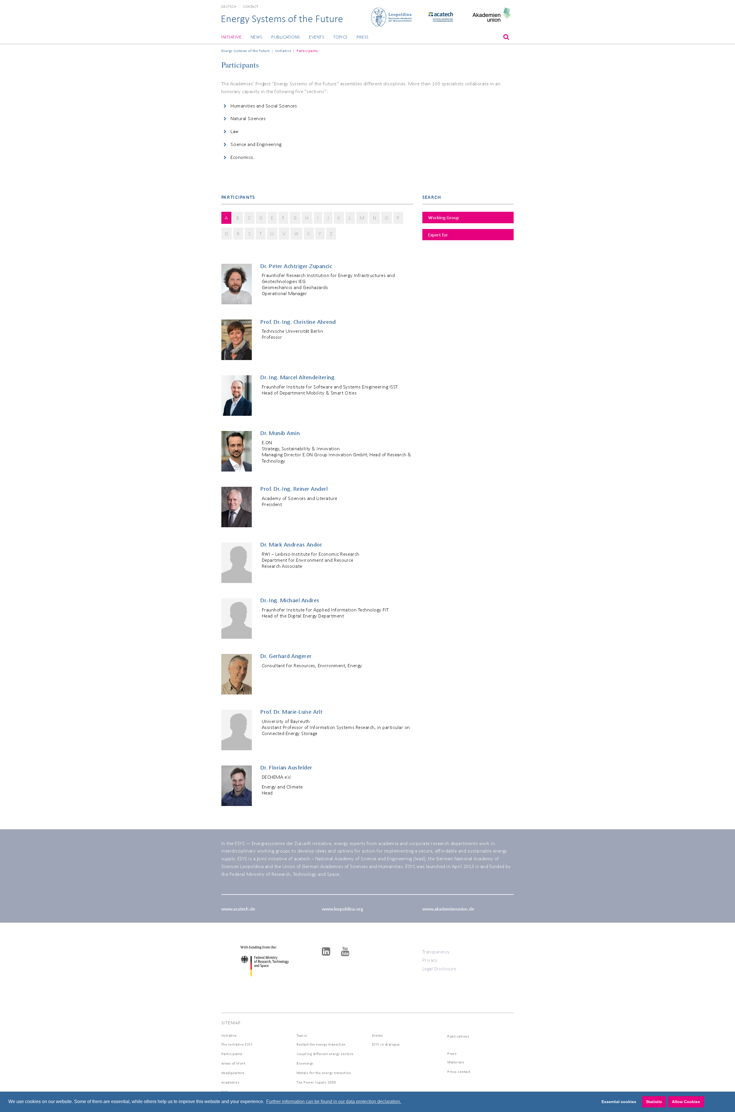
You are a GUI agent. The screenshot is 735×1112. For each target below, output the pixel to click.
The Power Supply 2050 (316, 1082)
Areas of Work (233, 1063)
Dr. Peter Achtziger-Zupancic (296, 266)
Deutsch (229, 6)
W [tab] (296, 233)
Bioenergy (305, 1063)
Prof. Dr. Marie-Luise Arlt (291, 712)
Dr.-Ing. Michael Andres (290, 600)
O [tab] (386, 217)
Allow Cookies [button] (686, 1101)
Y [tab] (320, 233)
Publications (285, 36)
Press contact (459, 1071)
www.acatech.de (238, 908)
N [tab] (374, 217)
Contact (250, 6)
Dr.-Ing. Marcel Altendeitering (297, 377)
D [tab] (261, 217)
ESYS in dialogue (386, 1044)
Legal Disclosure (439, 968)
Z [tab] (331, 233)
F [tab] (283, 217)
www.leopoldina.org (342, 908)
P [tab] (398, 217)
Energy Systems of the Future (282, 18)
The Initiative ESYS (237, 1044)
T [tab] (261, 233)
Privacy (430, 960)
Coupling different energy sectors (325, 1054)
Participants (232, 1054)
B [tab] (238, 217)
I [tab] (318, 217)
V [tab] (284, 233)
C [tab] (249, 217)
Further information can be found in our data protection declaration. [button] (333, 1101)
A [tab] (226, 217)
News (256, 36)
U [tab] (272, 233)
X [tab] (308, 233)
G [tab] (295, 217)
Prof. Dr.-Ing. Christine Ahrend (298, 322)
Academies (230, 1082)
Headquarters (233, 1073)
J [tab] (328, 217)
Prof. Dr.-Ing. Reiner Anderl (294, 489)
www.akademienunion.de (448, 908)
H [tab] (307, 217)
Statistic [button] (654, 1101)
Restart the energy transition (321, 1044)
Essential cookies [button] (618, 1101)
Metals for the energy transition (324, 1073)
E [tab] (272, 217)
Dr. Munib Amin (280, 433)
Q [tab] (226, 233)
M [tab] (362, 217)
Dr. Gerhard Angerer (286, 656)
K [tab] (339, 217)
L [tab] (350, 217)
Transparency (436, 951)
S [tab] (249, 233)
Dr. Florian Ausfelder (286, 767)
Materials (455, 1062)
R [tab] (238, 233)
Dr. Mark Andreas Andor (291, 544)
